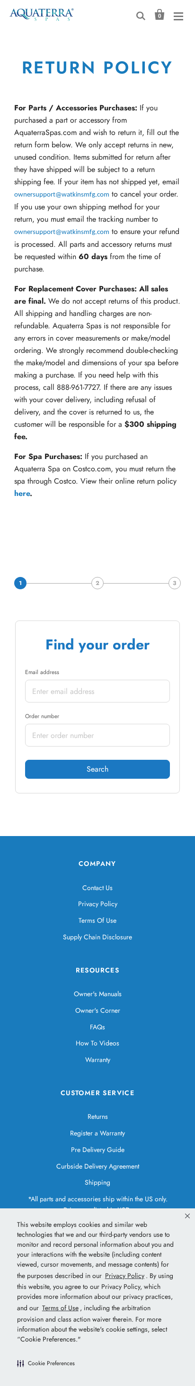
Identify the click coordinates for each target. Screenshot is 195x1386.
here (22, 493)
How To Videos (97, 1043)
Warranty (97, 1059)
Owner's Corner (97, 1010)
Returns (98, 1116)
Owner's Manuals (98, 994)
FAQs (97, 1027)
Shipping (97, 1182)
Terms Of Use (97, 920)
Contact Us (97, 887)
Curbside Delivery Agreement (97, 1166)
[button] (46, 1363)
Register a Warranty (97, 1133)
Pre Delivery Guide (97, 1149)
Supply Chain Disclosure (97, 937)
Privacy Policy (97, 904)
